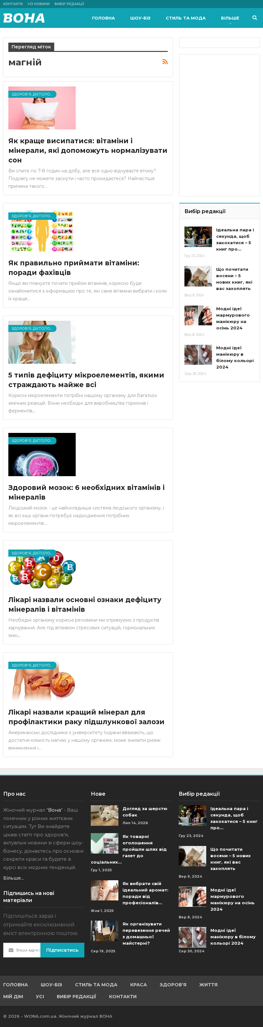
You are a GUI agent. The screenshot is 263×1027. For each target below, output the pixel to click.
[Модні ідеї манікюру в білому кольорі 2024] (198, 354)
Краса (138, 985)
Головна (103, 18)
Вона (54, 810)
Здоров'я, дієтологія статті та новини (34, 94)
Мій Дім (13, 996)
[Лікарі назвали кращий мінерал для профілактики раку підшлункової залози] (42, 679)
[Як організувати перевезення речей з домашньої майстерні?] (104, 931)
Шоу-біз (140, 18)
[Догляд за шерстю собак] (104, 815)
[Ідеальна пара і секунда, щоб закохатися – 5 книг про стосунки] (198, 237)
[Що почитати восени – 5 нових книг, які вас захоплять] (198, 276)
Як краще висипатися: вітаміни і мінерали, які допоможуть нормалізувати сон (87, 150)
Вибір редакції (69, 4)
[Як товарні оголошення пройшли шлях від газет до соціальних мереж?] (104, 843)
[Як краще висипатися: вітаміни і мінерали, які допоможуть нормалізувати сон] (42, 108)
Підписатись (62, 950)
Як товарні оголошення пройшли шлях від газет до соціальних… (129, 849)
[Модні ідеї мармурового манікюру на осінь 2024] (198, 315)
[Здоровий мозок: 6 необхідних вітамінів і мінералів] (42, 454)
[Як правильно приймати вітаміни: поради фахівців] (42, 229)
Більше (230, 18)
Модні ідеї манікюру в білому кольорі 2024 (233, 937)
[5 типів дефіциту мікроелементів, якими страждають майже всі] (42, 342)
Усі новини (39, 4)
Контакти (13, 4)
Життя (208, 985)
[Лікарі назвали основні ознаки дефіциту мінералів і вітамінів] (42, 566)
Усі (40, 996)
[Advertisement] (223, 91)
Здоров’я (173, 985)
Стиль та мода (186, 18)
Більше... (13, 878)
